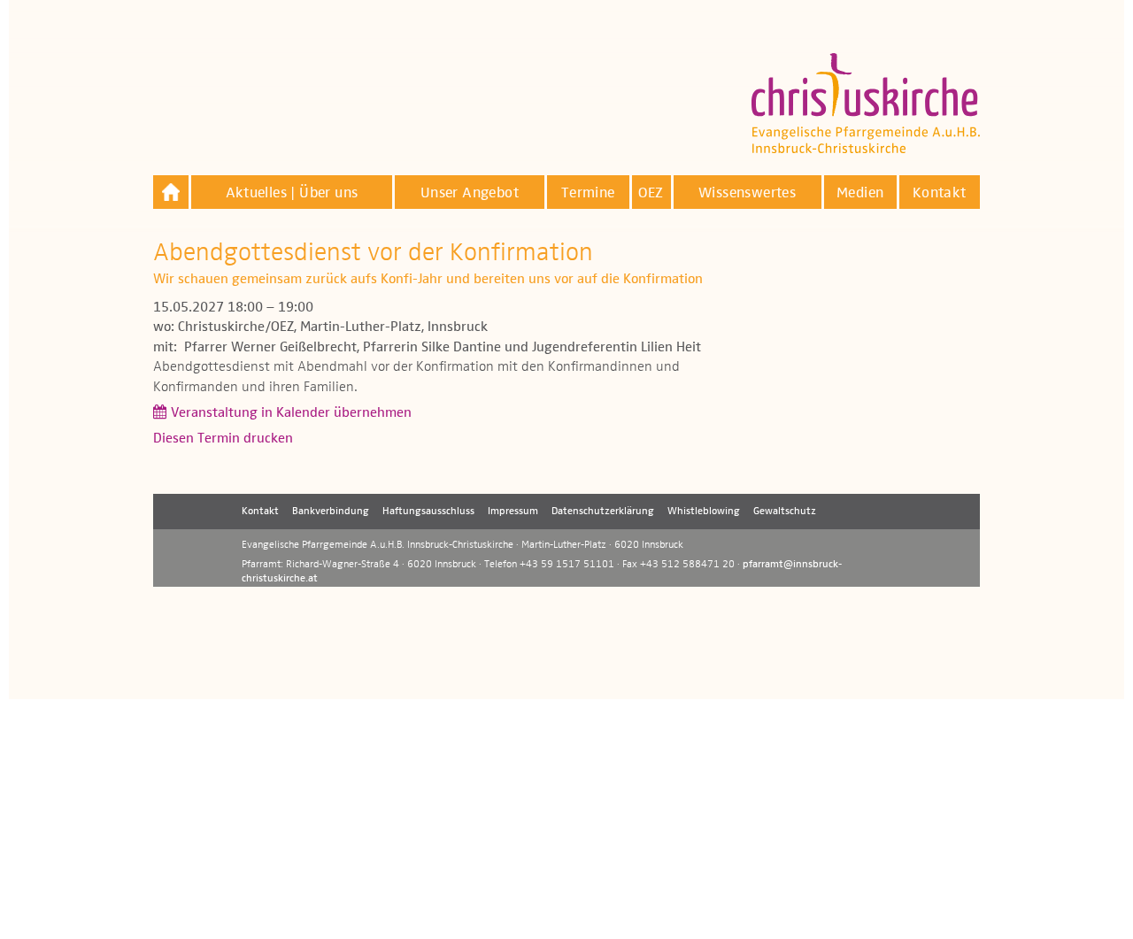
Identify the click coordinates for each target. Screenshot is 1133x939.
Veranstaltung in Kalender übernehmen (291, 413)
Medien (859, 193)
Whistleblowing (703, 511)
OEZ (650, 193)
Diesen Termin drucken (223, 439)
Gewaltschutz (784, 511)
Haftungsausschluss (428, 511)
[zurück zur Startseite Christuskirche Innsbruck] (171, 192)
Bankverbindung (330, 511)
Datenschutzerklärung (602, 511)
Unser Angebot (469, 193)
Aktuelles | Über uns (292, 193)
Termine (588, 193)
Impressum (513, 511)
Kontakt (940, 193)
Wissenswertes (747, 193)
